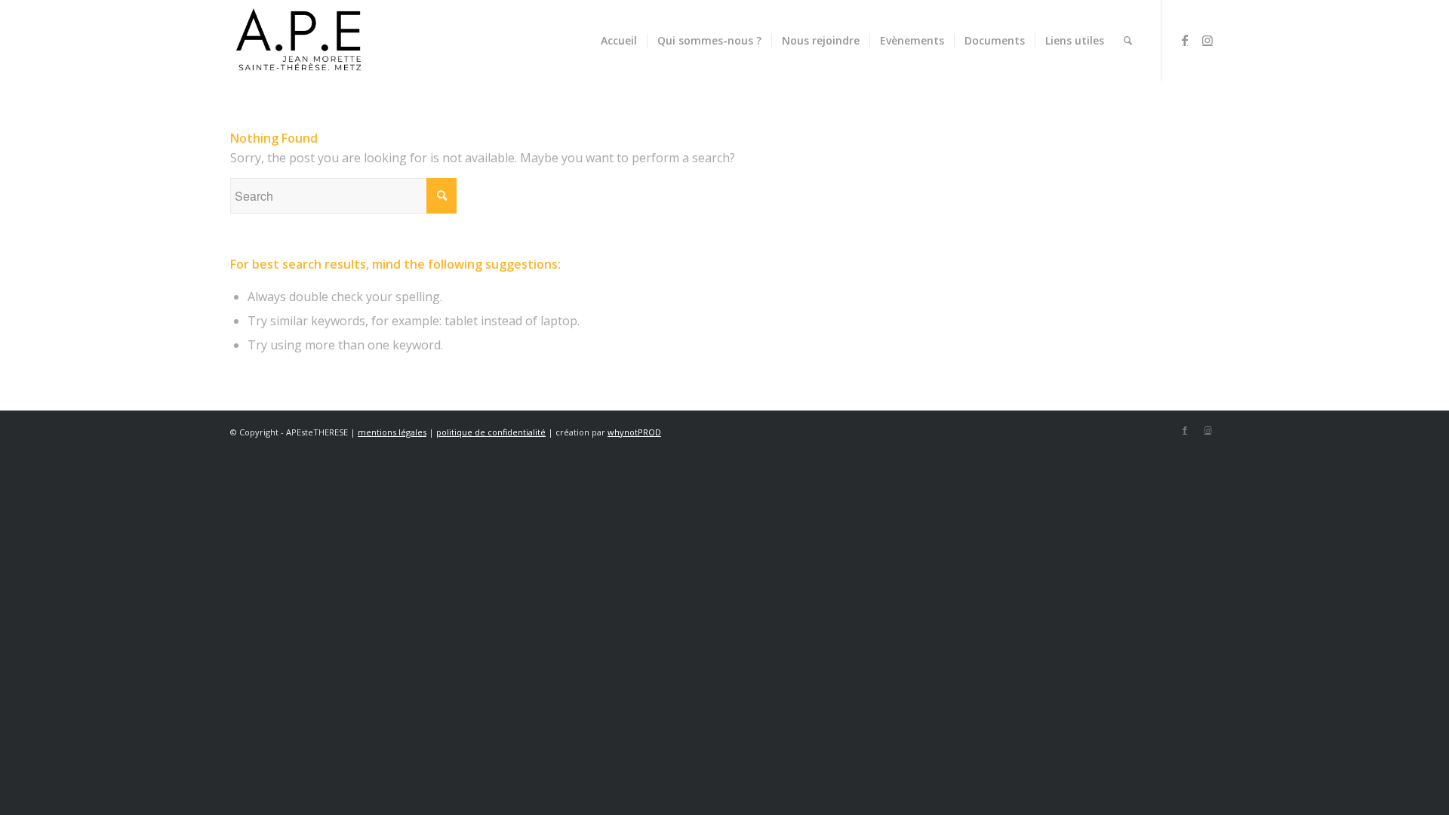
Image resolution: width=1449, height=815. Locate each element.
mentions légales (392, 432)
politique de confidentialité (491, 432)
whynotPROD (634, 432)
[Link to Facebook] (1185, 40)
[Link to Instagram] (1207, 40)
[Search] (1128, 41)
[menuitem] (619, 41)
